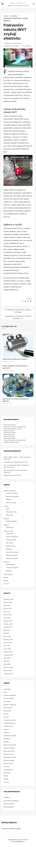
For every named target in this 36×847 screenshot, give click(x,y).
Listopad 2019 (8, 673)
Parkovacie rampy (11, 512)
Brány (8, 509)
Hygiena (6, 525)
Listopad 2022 (8, 621)
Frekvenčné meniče (12, 567)
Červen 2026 (8, 602)
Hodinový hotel (11, 546)
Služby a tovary (8, 531)
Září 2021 (6, 633)
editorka (8, 43)
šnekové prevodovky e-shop (13, 428)
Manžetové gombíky (12, 496)
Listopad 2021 (8, 627)
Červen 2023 (8, 614)
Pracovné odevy (11, 502)
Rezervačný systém (12, 558)
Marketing (9, 549)
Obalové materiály (11, 555)
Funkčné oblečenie (12, 493)
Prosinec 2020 (8, 652)
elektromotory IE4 (9, 436)
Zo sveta (6, 583)
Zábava (6, 577)
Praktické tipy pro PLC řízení (12, 475)
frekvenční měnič (9, 434)
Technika (16, 46)
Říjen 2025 (7, 605)
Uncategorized (8, 574)
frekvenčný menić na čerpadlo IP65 (15, 440)
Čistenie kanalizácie (12, 536)
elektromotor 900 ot (10, 425)
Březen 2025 (8, 608)
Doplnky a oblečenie (10, 490)
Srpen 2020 (7, 664)
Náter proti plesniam (12, 552)
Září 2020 (7, 661)
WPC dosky (9, 515)
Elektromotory (9, 46)
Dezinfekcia (9, 527)
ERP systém (9, 543)
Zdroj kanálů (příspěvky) (11, 800)
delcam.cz (18, 3)
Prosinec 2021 (8, 624)
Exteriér (6, 506)
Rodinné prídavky (11, 521)
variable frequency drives (11, 442)
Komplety (9, 571)
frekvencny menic (9, 430)
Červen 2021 (8, 642)
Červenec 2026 (8, 599)
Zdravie (6, 580)
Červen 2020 (8, 670)
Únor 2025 (7, 611)
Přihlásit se (7, 797)
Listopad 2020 (8, 655)
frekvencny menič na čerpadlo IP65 (15, 427)
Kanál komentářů (9, 804)
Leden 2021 (7, 649)
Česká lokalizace (9, 807)
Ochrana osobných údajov (11, 828)
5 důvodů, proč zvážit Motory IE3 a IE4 (16, 462)
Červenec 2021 (8, 639)
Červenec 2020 (8, 667)
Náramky (8, 499)
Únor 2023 (7, 618)
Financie (6, 518)
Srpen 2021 (7, 636)
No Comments (27, 46)
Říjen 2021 (7, 630)
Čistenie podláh (11, 540)
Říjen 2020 (7, 658)
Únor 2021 (7, 645)
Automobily (9, 533)
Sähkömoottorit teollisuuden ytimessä (14, 359)
